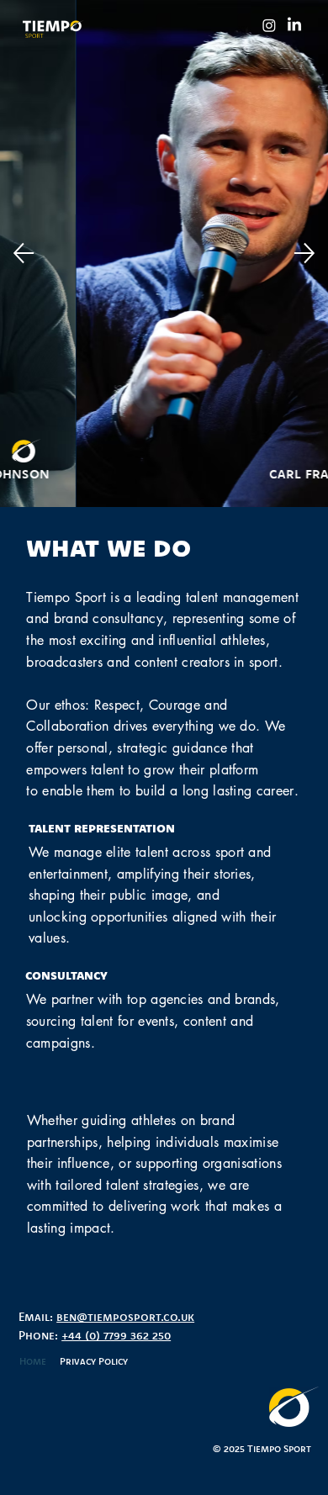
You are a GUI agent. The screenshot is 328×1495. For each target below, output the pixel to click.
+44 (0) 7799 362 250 (116, 1335)
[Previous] (23, 253)
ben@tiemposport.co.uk (125, 1316)
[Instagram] (269, 25)
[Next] (304, 253)
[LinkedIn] (294, 25)
